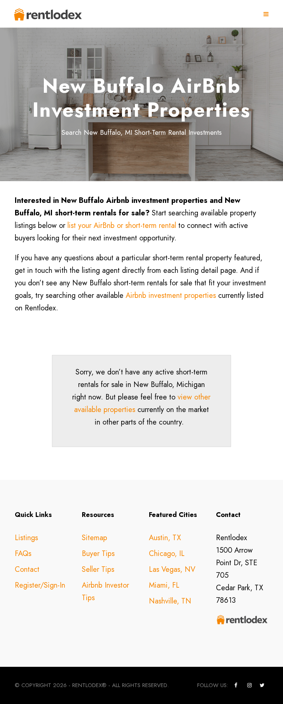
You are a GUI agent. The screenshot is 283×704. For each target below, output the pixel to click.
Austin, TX (165, 537)
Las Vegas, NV (172, 569)
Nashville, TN (170, 601)
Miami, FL (164, 585)
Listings (26, 537)
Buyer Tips (98, 553)
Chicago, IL (167, 553)
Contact (27, 569)
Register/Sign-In (40, 585)
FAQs (23, 553)
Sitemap (94, 537)
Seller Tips (98, 569)
